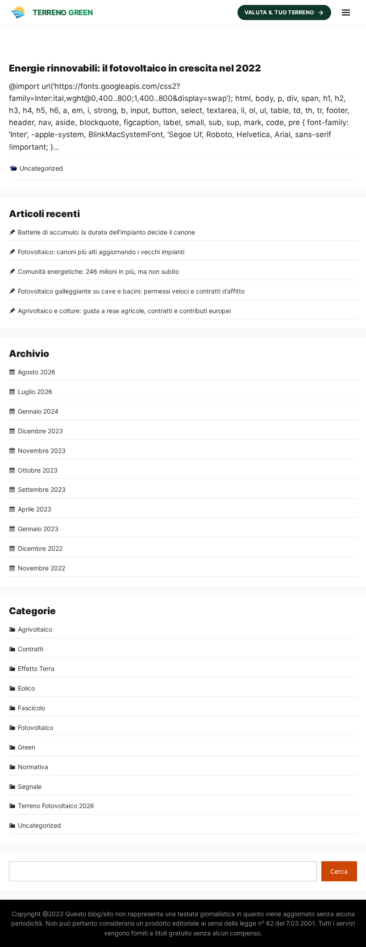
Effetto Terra (36, 668)
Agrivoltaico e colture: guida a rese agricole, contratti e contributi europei (124, 310)
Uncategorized (41, 168)
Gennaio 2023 (38, 528)
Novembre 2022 (41, 568)
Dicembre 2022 (40, 548)
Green (26, 747)
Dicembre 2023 (40, 431)
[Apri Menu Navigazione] (346, 12)
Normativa (33, 767)
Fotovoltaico (35, 727)
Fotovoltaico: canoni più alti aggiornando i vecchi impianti (101, 252)
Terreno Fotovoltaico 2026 (56, 806)
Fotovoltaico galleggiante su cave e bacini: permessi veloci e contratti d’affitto (131, 291)
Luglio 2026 (35, 391)
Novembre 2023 (42, 450)
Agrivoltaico (35, 629)
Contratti (30, 649)
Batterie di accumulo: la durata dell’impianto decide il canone (106, 232)
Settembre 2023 (42, 490)
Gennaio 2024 (38, 411)
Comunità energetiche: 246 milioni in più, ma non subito (98, 271)
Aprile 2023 (34, 509)
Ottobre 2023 (38, 470)
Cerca (339, 871)
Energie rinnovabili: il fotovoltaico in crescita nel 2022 (135, 68)
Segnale (30, 786)
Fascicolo (31, 708)
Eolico (26, 688)
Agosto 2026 (36, 372)
